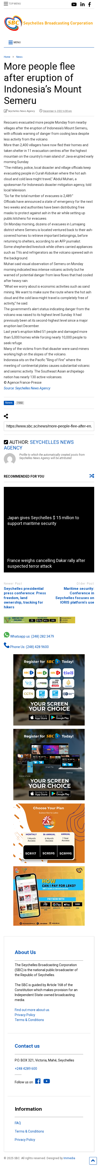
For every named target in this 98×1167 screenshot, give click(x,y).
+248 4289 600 (26, 1068)
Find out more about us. (32, 1010)
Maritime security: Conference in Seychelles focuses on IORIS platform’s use (74, 595)
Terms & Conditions (29, 1020)
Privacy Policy (25, 1015)
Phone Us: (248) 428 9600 (29, 647)
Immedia (69, 1158)
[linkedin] (82, 4)
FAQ (18, 1123)
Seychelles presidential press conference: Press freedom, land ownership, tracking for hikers (25, 597)
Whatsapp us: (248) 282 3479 (32, 636)
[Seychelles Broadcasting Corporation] (49, 29)
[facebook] (89, 4)
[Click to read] (49, 508)
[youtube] (74, 4)
